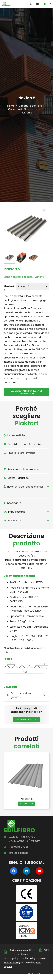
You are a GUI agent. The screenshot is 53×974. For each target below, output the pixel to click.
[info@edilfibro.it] (6, 853)
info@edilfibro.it (18, 853)
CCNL (46, 950)
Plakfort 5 (9, 288)
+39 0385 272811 (18, 846)
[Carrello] (37, 4)
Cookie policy (28, 958)
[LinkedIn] (26, 871)
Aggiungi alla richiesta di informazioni (26, 392)
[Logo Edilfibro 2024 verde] (6, 4)
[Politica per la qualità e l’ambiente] (6, 952)
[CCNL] (41, 950)
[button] (24, 4)
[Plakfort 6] (26, 775)
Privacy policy (11, 958)
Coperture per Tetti (30, 105)
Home (11, 105)
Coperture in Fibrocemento (24, 109)
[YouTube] (39, 871)
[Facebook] (13, 871)
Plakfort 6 (27, 799)
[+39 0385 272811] (6, 847)
